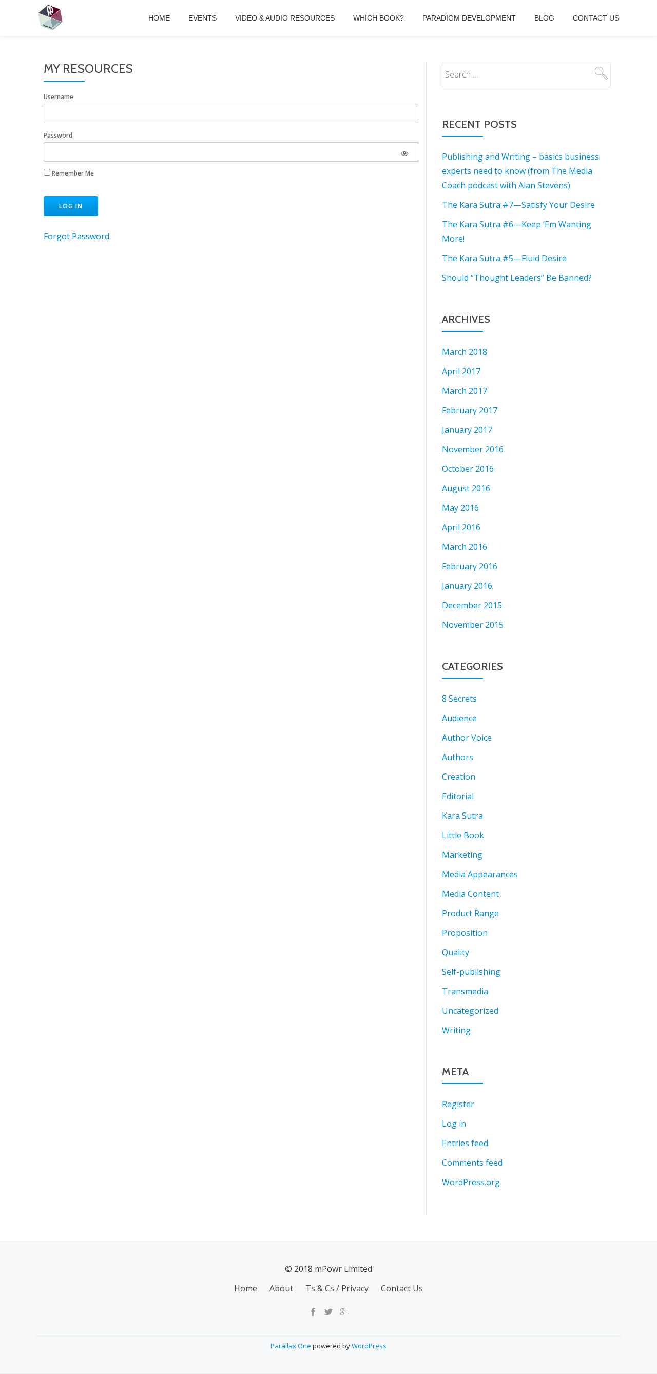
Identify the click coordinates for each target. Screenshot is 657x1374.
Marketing (462, 854)
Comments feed (472, 1162)
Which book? (378, 18)
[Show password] (404, 152)
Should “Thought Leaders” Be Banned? (517, 277)
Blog (544, 18)
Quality (455, 952)
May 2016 (460, 507)
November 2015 (473, 624)
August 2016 (466, 488)
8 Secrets (459, 698)
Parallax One (291, 1345)
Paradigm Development (469, 18)
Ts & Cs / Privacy (337, 1288)
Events (202, 18)
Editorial (458, 796)
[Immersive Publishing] (52, 18)
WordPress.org (471, 1182)
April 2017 (461, 371)
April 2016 (461, 527)
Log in (454, 1123)
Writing (456, 1030)
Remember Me (72, 173)
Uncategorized (470, 1010)
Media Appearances (480, 874)
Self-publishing (471, 971)
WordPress (369, 1345)
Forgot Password (76, 236)
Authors (457, 757)
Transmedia (465, 991)
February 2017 (469, 410)
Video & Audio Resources (285, 18)
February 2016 (469, 566)
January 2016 (467, 585)
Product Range (470, 913)
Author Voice (467, 737)
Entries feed (465, 1143)
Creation (458, 776)
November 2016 (473, 449)
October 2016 (468, 468)
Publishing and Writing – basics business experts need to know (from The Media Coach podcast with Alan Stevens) (520, 171)
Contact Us (596, 18)
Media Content (470, 893)
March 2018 (464, 351)
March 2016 (464, 546)
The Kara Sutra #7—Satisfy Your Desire (518, 204)
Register (458, 1104)
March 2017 (464, 390)
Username (58, 96)
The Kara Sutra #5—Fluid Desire (504, 258)
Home (159, 18)
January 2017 (467, 429)
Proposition (465, 932)
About (281, 1288)
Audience (459, 718)
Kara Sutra (462, 815)
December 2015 (472, 605)
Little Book (463, 835)
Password (58, 135)
